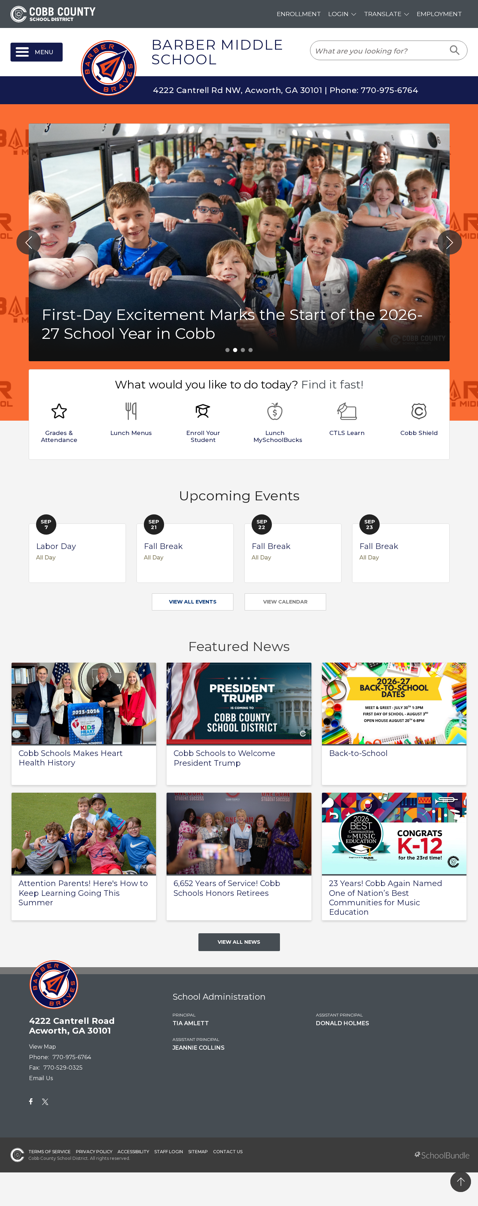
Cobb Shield (419, 432)
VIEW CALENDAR (285, 602)
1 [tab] (227, 350)
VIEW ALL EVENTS (193, 602)
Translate (382, 13)
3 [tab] (243, 350)
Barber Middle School (217, 52)
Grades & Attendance (59, 436)
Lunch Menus (131, 432)
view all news (239, 942)
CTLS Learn (347, 432)
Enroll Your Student (203, 436)
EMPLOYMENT (439, 13)
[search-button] (455, 50)
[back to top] (460, 1181)
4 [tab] (250, 350)
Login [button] (338, 13)
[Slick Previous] (28, 242)
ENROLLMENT (299, 13)
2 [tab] (235, 350)
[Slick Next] (449, 242)
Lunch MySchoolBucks (277, 436)
